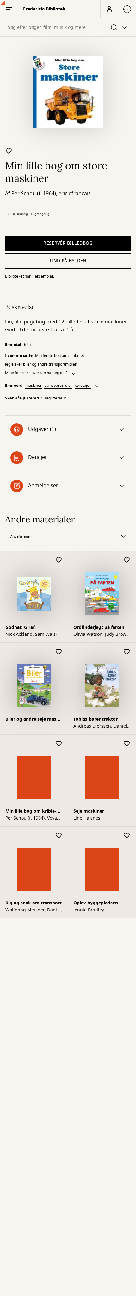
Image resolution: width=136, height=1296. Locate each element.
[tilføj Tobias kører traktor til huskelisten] (127, 652)
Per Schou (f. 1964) (33, 193)
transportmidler (58, 385)
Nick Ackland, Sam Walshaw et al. (31, 634)
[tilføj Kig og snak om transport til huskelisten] (59, 836)
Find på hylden (68, 261)
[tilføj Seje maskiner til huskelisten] (127, 744)
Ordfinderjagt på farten (98, 627)
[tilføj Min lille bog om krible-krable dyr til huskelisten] (59, 744)
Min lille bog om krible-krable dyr (30, 812)
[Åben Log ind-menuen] (109, 9)
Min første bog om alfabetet (59, 356)
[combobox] (68, 27)
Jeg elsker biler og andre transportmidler (41, 364)
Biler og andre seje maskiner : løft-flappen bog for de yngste (33, 720)
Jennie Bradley (88, 910)
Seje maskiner (88, 811)
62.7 (28, 345)
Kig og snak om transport (33, 903)
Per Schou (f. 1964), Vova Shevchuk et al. (31, 818)
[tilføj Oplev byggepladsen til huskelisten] (127, 836)
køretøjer (83, 385)
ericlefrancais (75, 193)
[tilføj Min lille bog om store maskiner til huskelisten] (9, 151)
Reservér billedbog (67, 243)
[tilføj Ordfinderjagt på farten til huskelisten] (127, 560)
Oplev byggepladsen (95, 903)
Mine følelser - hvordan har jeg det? (36, 373)
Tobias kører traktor (95, 719)
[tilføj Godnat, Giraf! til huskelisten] (59, 560)
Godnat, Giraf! (20, 627)
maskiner (33, 385)
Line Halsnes (86, 818)
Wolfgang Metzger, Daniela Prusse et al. (32, 910)
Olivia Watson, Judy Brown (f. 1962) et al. (101, 634)
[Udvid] (73, 374)
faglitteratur (55, 398)
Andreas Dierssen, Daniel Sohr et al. (100, 726)
